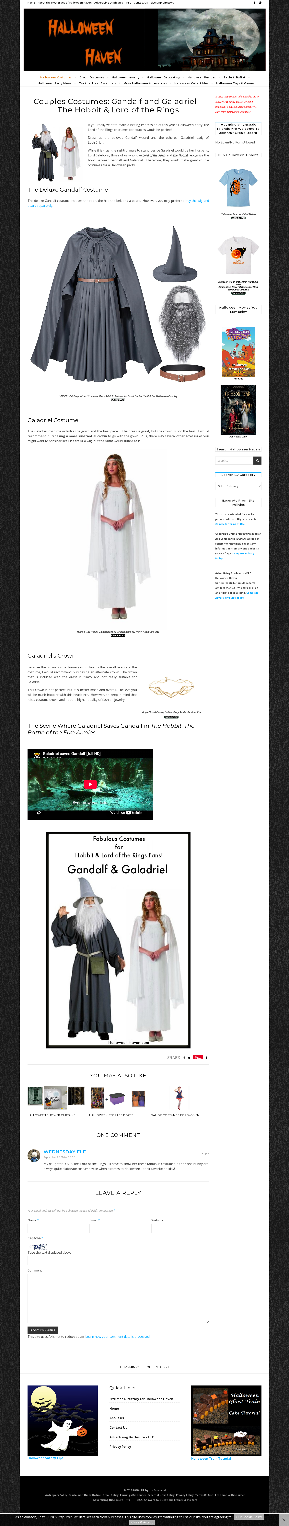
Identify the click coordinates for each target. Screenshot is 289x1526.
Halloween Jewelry (126, 77)
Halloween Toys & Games (235, 83)
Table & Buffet (235, 77)
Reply (205, 1153)
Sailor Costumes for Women (175, 1115)
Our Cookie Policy (249, 1517)
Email (94, 1220)
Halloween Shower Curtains (52, 1115)
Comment (35, 1270)
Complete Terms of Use (230, 524)
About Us (117, 1418)
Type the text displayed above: (50, 1252)
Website (157, 1220)
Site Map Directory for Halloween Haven (141, 1399)
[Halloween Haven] (144, 39)
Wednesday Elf (65, 1152)
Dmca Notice (92, 1495)
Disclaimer (76, 1495)
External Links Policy (161, 1495)
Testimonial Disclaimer (230, 1495)
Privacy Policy (120, 1446)
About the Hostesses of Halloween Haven (65, 2)
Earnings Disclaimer (133, 1495)
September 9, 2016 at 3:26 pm (60, 1157)
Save (199, 1058)
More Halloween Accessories (145, 83)
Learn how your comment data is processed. (117, 1336)
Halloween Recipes (202, 77)
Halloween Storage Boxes (111, 1115)
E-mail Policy (110, 1495)
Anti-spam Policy (56, 1495)
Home (31, 2)
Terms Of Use (204, 1495)
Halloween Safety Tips (45, 1458)
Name (33, 1220)
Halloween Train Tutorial (211, 1458)
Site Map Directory (162, 2)
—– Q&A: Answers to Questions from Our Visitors (164, 1500)
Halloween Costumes (56, 77)
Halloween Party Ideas (55, 83)
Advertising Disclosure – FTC (112, 2)
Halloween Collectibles (191, 83)
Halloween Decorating (163, 77)
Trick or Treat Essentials (97, 83)
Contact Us (141, 2)
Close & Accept (142, 1522)
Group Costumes (91, 77)
